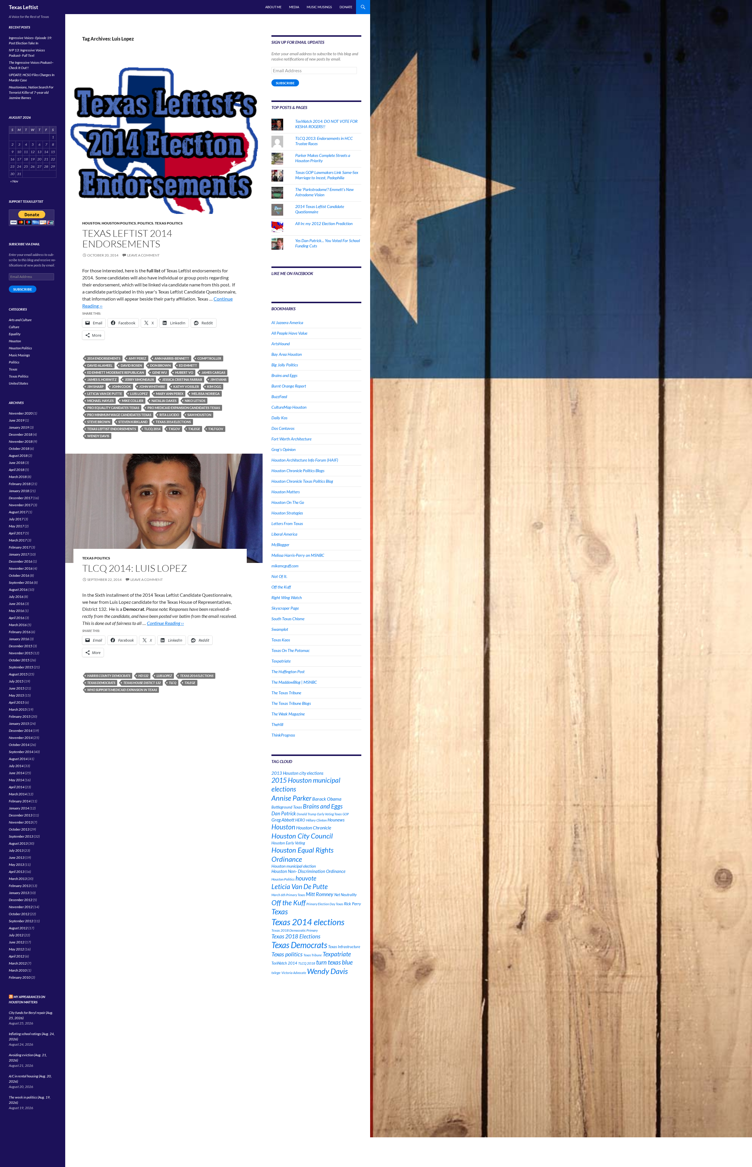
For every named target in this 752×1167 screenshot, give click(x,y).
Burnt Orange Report (288, 385)
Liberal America (284, 533)
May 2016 (16, 610)
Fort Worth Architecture (291, 438)
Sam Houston (199, 415)
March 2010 (18, 970)
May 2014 (16, 780)
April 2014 (16, 787)
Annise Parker (291, 798)
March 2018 (18, 476)
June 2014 (16, 773)
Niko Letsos (195, 401)
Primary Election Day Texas (324, 904)
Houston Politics (119, 223)
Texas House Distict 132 (142, 683)
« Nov (14, 181)
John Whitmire (152, 386)
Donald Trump (306, 814)
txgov (174, 429)
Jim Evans (218, 379)
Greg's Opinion (283, 449)
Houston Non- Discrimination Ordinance (308, 871)
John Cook (121, 386)
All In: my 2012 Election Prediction (323, 223)
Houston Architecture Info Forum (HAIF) (304, 459)
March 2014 (18, 794)
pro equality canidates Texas (113, 408)
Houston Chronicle (313, 827)
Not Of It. (279, 576)
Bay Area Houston (286, 354)
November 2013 (21, 822)
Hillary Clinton (316, 820)
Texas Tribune (312, 955)
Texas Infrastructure (344, 946)
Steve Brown (98, 422)
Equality (15, 334)
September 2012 (21, 921)
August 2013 (18, 843)
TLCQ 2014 (152, 429)
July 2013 (16, 850)
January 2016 (19, 639)
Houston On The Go (287, 502)
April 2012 (16, 956)
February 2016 (20, 632)
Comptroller (209, 358)
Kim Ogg (214, 386)
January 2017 (19, 554)
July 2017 (16, 519)
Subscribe (285, 83)
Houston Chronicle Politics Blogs (297, 470)
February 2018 (20, 484)
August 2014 (18, 759)
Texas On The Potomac (290, 650)
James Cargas (213, 372)
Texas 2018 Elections (295, 936)
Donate (346, 7)
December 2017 (20, 498)
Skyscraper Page (285, 608)
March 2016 (18, 625)
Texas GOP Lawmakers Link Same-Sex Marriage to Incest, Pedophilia (326, 175)
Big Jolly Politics (284, 364)
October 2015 (19, 660)
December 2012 (20, 900)
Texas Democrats (101, 683)
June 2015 (16, 688)
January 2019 (19, 427)
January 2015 (19, 723)
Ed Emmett (188, 365)
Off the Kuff (281, 586)
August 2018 (18, 455)
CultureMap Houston (288, 407)
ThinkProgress (283, 734)
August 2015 (18, 674)
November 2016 (21, 568)
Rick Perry (352, 903)
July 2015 (16, 681)
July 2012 (16, 935)
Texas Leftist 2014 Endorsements (127, 238)
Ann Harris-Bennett (172, 358)
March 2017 (18, 540)
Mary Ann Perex (169, 393)
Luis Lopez (139, 393)
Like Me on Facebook (292, 273)
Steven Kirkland (132, 422)
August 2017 (18, 512)
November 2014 (21, 737)
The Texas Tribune (286, 692)
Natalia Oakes (164, 401)
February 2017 (20, 547)
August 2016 (18, 589)
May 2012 (16, 949)
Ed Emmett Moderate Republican (115, 372)
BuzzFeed (279, 396)
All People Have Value (289, 333)
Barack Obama (326, 799)
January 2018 (19, 491)
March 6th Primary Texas (288, 895)
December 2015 (20, 646)
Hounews (336, 819)
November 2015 (21, 653)
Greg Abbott (282, 819)
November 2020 (21, 413)
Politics (145, 223)
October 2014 (19, 744)
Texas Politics (169, 223)
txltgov (215, 429)
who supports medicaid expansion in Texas (122, 690)
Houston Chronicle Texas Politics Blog (302, 481)
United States (18, 383)
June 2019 (16, 420)
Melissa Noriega (206, 393)
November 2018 (21, 441)
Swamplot (279, 629)
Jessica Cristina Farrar (182, 379)
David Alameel (100, 365)
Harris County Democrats (108, 676)
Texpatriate (281, 660)
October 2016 (19, 575)
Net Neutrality (345, 894)
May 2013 (16, 864)
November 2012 (21, 907)
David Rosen (131, 365)
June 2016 (16, 603)
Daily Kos (279, 417)
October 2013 (19, 829)
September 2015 (21, 667)
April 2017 (16, 533)
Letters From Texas (287, 523)
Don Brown (160, 365)
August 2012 (18, 928)
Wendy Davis (98, 436)
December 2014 (20, 730)
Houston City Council (302, 836)
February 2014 (20, 801)
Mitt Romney (319, 894)
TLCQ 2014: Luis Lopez (134, 568)
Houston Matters (285, 491)
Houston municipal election (293, 865)
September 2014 (21, 752)
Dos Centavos (282, 428)
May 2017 (16, 526)
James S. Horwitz (102, 379)
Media (294, 7)
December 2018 (20, 434)
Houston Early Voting (288, 843)
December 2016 (20, 561)
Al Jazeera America (287, 322)
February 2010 (20, 977)
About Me (273, 7)
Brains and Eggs (284, 375)
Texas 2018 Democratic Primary (294, 930)
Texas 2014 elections (173, 422)
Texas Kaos (280, 639)
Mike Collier (132, 401)
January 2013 (19, 893)
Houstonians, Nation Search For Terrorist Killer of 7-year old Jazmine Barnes (31, 92)
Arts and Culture (20, 320)
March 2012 (18, 963)
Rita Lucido (169, 415)
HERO (300, 820)
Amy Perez (137, 358)
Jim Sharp (95, 386)
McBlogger (280, 544)
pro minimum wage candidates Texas (119, 415)
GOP (346, 814)
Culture (14, 327)
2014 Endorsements (103, 358)
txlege (194, 429)
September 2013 (21, 836)
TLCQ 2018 (306, 963)
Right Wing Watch (286, 597)
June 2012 (16, 942)
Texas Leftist (23, 7)
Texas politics (287, 954)
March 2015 (18, 709)
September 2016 (21, 582)
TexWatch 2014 (284, 963)
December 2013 (20, 815)
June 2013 (16, 857)
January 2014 (19, 808)
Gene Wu (159, 372)
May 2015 (16, 695)
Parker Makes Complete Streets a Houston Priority (322, 158)
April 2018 (16, 469)
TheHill (277, 724)
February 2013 (20, 885)
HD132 (143, 676)
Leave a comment (143, 255)
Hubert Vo (184, 372)
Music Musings (319, 7)
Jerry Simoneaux (139, 379)
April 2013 (16, 871)
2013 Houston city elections (297, 773)
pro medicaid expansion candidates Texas (183, 408)
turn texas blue (334, 962)
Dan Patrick (283, 813)
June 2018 (16, 462)
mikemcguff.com (284, 565)
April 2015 (16, 702)
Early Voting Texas (329, 814)
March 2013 (18, 878)
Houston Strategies (287, 512)
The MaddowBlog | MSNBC (294, 682)
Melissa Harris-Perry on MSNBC (297, 555)
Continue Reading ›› (165, 623)
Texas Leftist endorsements (111, 429)
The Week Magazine (288, 713)
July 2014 (16, 766)
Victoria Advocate (293, 973)
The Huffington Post (288, 671)
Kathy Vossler (186, 386)
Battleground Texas (286, 807)
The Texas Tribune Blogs (291, 703)
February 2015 (20, 716)
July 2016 (16, 596)
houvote (306, 878)
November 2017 (21, 505)
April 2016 (16, 618)
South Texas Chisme (287, 618)
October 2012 (19, 914)
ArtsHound (280, 343)
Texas (279, 911)
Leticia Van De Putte (104, 393)
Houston (91, 223)
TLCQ (172, 683)
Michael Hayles (100, 401)
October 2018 (19, 448)
